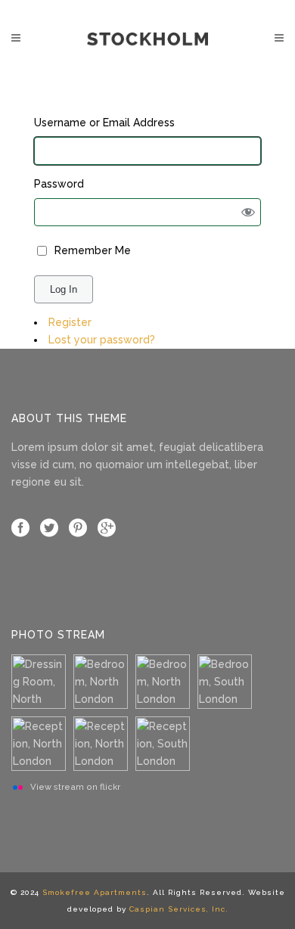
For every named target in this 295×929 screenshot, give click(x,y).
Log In (63, 289)
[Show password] (248, 212)
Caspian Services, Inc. (178, 909)
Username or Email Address (104, 123)
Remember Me (92, 250)
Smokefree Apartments (94, 892)
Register (70, 322)
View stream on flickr (75, 786)
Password (59, 184)
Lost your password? (101, 340)
